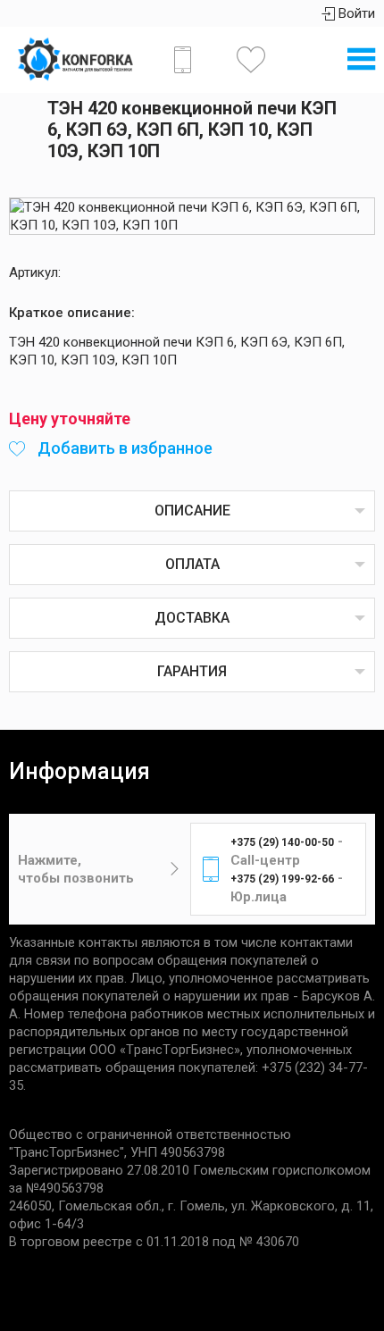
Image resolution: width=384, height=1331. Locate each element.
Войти (355, 13)
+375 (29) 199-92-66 (282, 879)
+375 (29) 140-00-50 (282, 842)
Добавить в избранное (123, 448)
